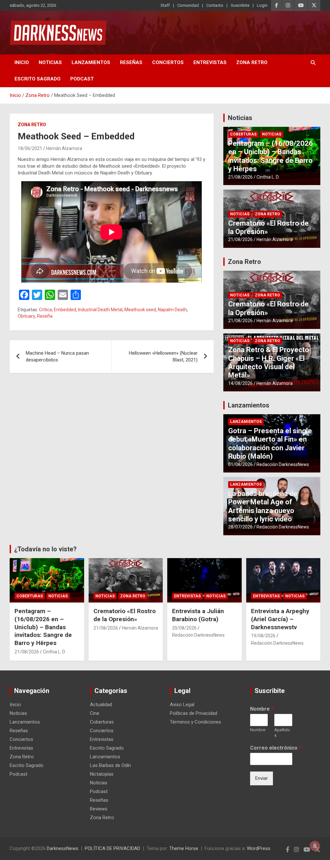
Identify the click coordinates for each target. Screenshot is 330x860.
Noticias (50, 62)
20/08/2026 (184, 628)
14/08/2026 (240, 383)
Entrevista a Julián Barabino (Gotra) (198, 615)
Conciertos (168, 62)
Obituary (26, 316)
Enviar (261, 778)
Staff (165, 5)
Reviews (98, 809)
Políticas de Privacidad (193, 713)
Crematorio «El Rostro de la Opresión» (124, 615)
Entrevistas (210, 62)
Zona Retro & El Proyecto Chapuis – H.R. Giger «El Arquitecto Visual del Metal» (268, 362)
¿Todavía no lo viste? (45, 549)
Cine (94, 713)
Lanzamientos (91, 62)
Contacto (214, 5)
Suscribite (240, 5)
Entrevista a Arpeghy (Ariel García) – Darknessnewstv (280, 619)
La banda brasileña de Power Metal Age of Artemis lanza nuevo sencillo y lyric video (262, 506)
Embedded (65, 309)
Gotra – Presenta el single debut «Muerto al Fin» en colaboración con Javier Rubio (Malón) (270, 443)
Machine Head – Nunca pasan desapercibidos (57, 356)
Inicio (22, 62)
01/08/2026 (240, 464)
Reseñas (131, 62)
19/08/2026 (263, 635)
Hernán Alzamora (64, 148)
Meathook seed (140, 309)
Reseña (45, 316)
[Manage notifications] (315, 846)
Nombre (261, 709)
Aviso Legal (182, 704)
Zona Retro (251, 62)
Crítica (45, 309)
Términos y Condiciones (195, 722)
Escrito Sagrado (38, 79)
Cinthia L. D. (268, 177)
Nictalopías (101, 774)
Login (262, 5)
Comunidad (188, 5)
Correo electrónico (275, 748)
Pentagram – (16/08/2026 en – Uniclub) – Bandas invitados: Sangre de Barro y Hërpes (270, 156)
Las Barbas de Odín (110, 765)
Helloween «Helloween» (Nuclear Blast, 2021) (163, 356)
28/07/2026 (240, 526)
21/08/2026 (240, 177)
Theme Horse (183, 848)
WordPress (258, 848)
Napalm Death (172, 309)
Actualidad (101, 704)
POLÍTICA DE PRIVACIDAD (112, 848)
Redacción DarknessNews (283, 464)
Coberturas (243, 134)
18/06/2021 (30, 148)
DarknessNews (62, 848)
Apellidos (282, 732)
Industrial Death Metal (100, 309)
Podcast (82, 79)
